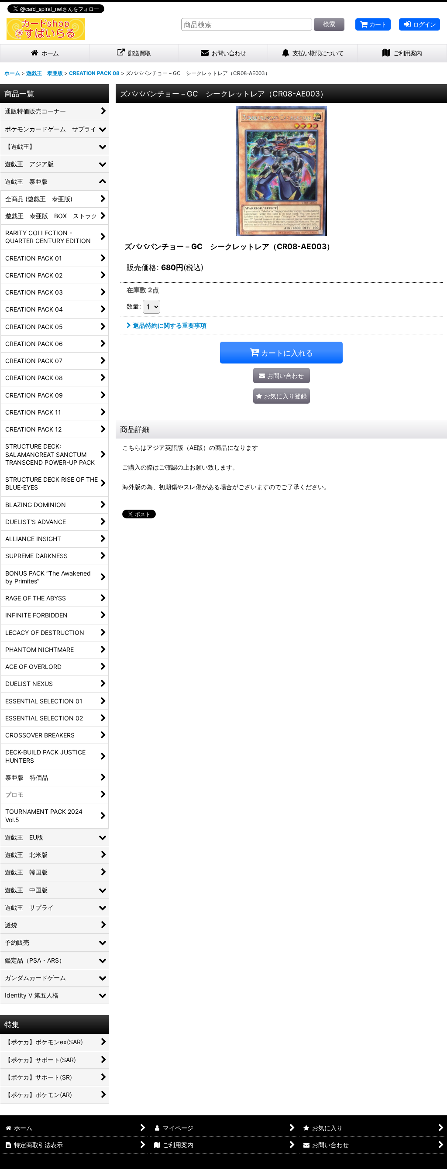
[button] (281, 396)
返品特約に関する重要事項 (169, 325)
